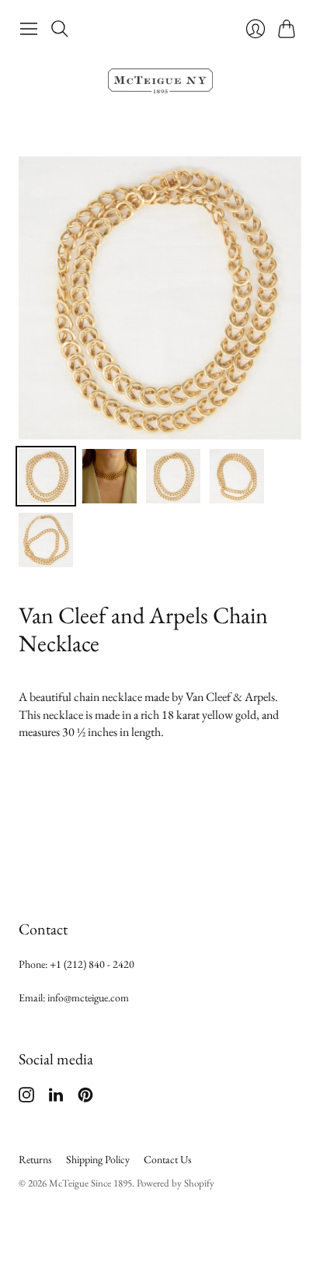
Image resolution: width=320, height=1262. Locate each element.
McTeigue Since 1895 (90, 1183)
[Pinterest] (85, 1098)
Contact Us (168, 1159)
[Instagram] (26, 1098)
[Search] (60, 29)
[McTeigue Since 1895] (160, 80)
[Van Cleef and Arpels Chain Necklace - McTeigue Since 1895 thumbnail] (46, 476)
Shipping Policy (98, 1159)
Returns (35, 1159)
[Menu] (28, 28)
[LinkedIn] (56, 1098)
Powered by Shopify (175, 1183)
